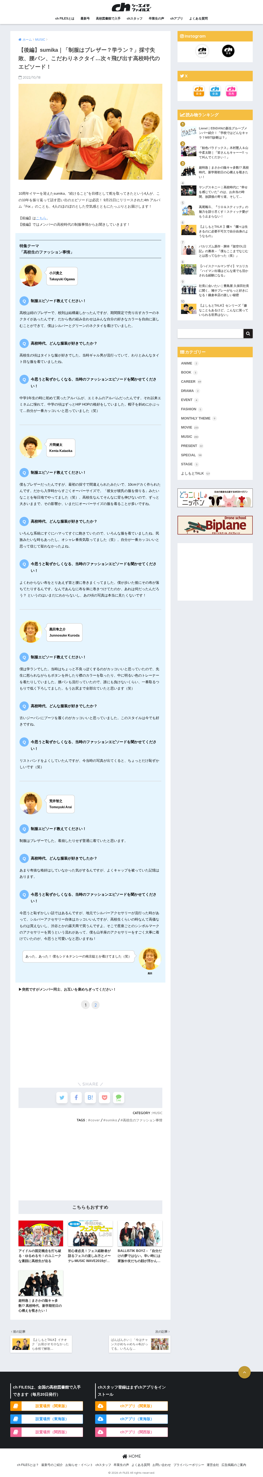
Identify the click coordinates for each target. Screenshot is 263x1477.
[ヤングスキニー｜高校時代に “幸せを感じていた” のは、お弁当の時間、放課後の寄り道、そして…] (215, 182)
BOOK (188, 372)
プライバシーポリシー (188, 1465)
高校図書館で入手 (108, 18)
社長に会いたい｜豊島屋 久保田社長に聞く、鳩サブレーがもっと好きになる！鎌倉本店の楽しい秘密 (224, 290)
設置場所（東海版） (52, 1419)
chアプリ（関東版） (137, 1406)
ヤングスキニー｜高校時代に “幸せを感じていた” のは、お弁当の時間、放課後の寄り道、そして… (223, 191)
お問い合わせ (161, 1465)
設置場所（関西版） (52, 1432)
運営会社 (213, 1465)
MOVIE (189, 427)
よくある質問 (198, 18)
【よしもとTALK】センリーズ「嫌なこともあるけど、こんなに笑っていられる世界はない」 (223, 310)
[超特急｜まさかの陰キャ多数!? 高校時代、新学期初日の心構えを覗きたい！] (215, 162)
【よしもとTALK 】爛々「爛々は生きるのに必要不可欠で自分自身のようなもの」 (223, 231)
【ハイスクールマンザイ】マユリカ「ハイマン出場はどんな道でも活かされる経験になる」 (223, 270)
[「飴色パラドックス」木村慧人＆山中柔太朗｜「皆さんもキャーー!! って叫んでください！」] (215, 142)
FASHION (191, 409)
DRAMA (189, 391)
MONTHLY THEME (198, 418)
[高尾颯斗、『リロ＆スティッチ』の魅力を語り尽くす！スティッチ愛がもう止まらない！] (215, 201)
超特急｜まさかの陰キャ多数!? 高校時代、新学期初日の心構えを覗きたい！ (224, 172)
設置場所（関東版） (52, 1406)
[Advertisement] (90, 1042)
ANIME (189, 363)
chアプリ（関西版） (137, 1432)
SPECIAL (191, 455)
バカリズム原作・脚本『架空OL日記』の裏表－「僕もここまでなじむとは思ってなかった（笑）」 (223, 251)
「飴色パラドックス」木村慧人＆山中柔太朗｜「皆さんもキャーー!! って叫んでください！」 (223, 152)
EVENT (189, 400)
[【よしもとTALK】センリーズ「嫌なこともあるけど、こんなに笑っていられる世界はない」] (215, 300)
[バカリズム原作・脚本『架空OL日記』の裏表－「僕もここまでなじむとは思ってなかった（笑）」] (215, 241)
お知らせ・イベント (79, 1465)
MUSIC (157, 1113)
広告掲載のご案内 (233, 1465)
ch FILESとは (64, 18)
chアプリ (176, 18)
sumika (111, 1120)
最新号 (85, 18)
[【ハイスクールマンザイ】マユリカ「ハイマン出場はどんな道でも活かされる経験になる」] (215, 261)
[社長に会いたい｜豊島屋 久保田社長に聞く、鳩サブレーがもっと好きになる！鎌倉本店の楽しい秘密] (215, 280)
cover (95, 1120)
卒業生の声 (156, 18)
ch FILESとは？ (28, 1465)
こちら (41, 218)
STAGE (189, 464)
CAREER (191, 382)
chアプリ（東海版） (137, 1419)
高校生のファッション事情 (142, 1120)
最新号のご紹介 (52, 1465)
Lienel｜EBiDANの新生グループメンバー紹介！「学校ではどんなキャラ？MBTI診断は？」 (223, 132)
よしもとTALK (195, 473)
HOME (134, 1456)
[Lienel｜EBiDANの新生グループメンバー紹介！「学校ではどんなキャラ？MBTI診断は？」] (215, 123)
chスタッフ (135, 18)
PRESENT (192, 446)
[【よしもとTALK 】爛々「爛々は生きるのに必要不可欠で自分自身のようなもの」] (215, 221)
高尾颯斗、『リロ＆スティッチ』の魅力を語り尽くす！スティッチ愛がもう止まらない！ (223, 211)
